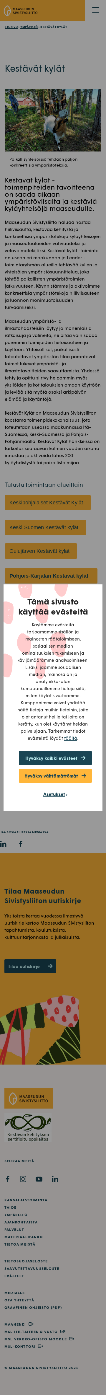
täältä (70, 738)
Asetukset (54, 794)
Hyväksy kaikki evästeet (51, 758)
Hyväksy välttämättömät (51, 775)
